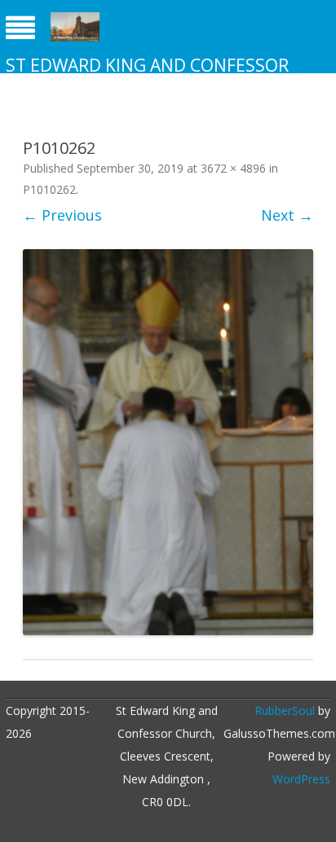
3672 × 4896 (233, 168)
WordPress (301, 779)
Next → (287, 215)
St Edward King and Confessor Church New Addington (147, 77)
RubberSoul (284, 710)
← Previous (62, 215)
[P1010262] (168, 442)
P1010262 (49, 189)
